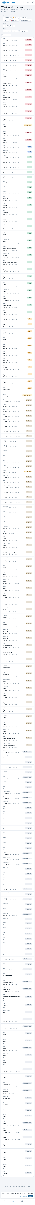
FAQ (10, 1186)
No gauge (23, 31)
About (6, 1186)
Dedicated (7, 31)
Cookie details (23, 1196)
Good (24, 17)
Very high (15, 20)
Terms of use (16, 1186)
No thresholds (26, 20)
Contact (23, 1186)
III (7, 25)
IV (10, 25)
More (30, 1203)
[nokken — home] (9, 2)
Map (22, 1203)
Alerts (28, 1186)
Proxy (15, 31)
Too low (8, 17)
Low (16, 17)
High (6, 20)
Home (4, 1203)
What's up (13, 1203)
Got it (30, 1196)
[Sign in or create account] (32, 2)
